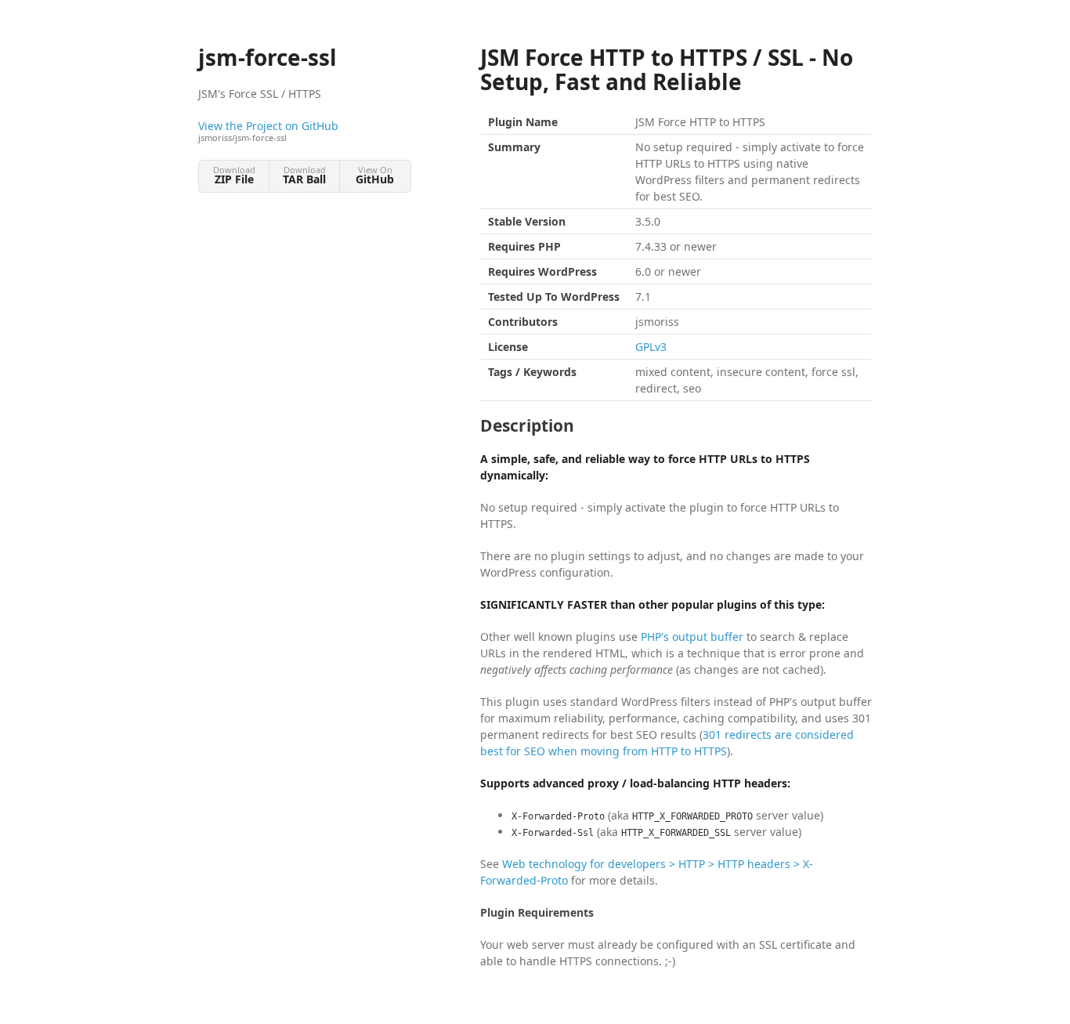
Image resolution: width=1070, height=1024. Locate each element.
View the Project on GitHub (268, 130)
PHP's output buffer (692, 636)
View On (375, 175)
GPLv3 (651, 346)
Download (234, 175)
